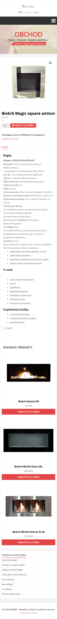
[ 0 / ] (26, 12)
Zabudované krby (37, 39)
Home (11, 39)
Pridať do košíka (24, 125)
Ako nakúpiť (7, 584)
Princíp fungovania (11, 594)
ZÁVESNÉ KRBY (10, 560)
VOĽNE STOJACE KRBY (13, 565)
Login (36, 12)
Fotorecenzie (8, 579)
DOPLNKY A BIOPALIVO (14, 574)
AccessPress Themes (28, 613)
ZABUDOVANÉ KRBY (12, 570)
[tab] (5, 147)
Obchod (21, 39)
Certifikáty (7, 589)
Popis (5, 147)
